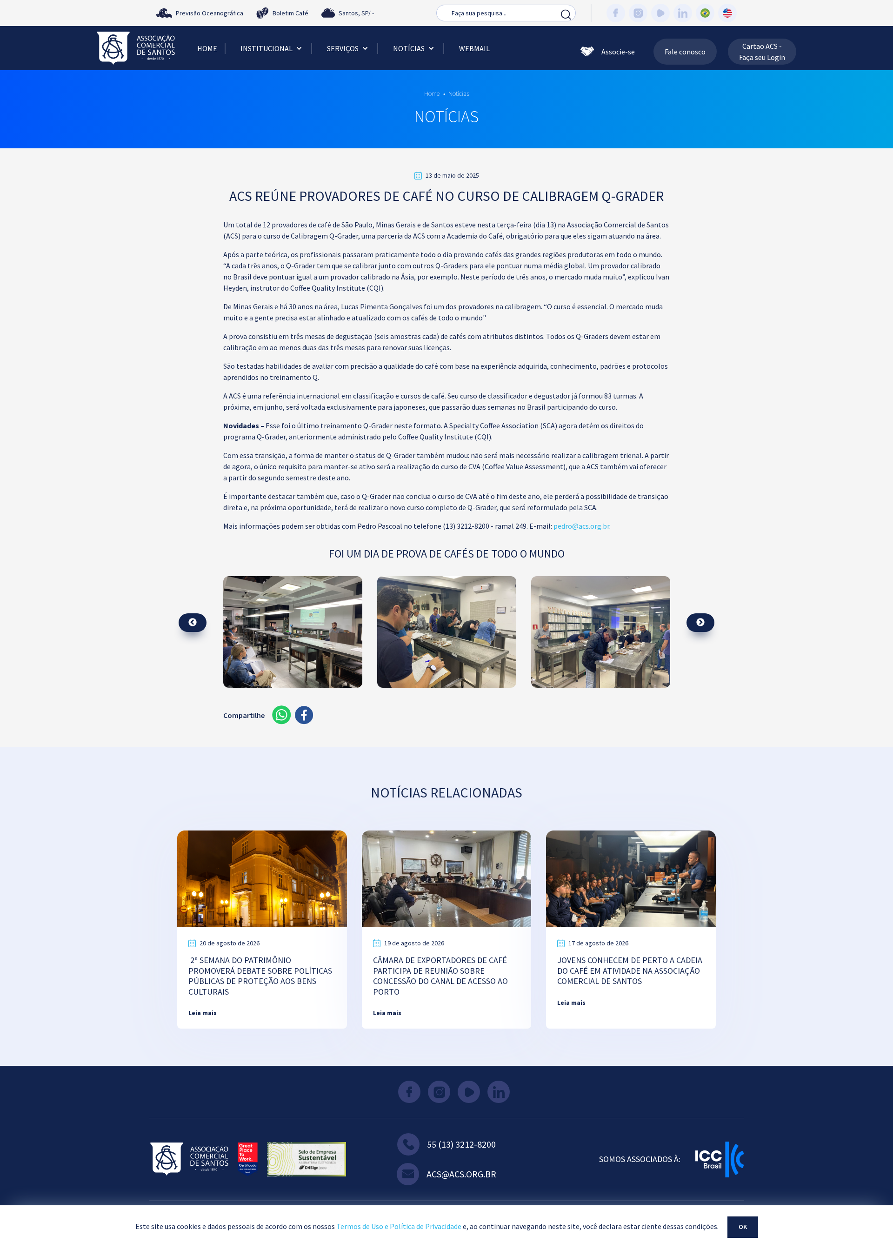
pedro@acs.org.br (581, 526)
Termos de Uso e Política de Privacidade (398, 1226)
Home (207, 48)
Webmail (474, 48)
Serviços (343, 48)
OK (743, 1226)
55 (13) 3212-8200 (461, 1144)
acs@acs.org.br (461, 1174)
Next (700, 622)
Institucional (266, 48)
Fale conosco (685, 51)
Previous (193, 622)
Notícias (409, 48)
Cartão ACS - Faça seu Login (762, 51)
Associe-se (618, 51)
